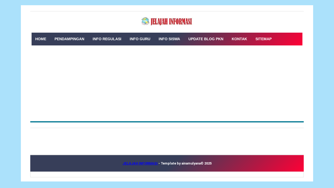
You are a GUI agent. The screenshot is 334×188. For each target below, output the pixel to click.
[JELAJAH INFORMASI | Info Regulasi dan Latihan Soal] (167, 21)
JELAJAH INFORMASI (140, 163)
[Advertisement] (167, 82)
